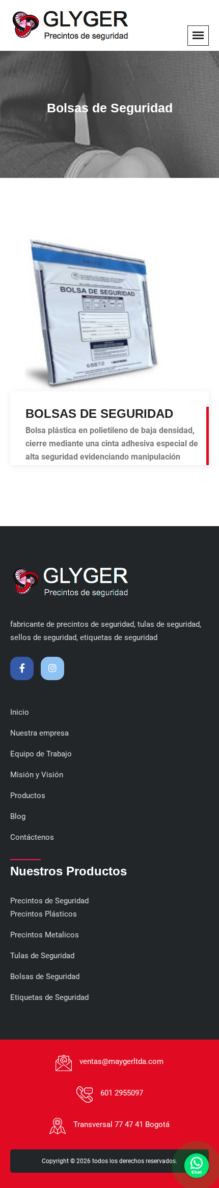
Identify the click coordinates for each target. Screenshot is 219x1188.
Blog (17, 816)
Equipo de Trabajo (41, 753)
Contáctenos (32, 837)
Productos (27, 795)
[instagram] (52, 668)
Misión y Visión (36, 774)
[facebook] (22, 668)
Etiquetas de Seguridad (49, 997)
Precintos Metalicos (44, 934)
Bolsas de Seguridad (44, 976)
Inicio (19, 712)
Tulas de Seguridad (42, 955)
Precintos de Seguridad (49, 900)
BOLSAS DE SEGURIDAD (99, 413)
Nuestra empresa (39, 733)
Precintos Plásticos (43, 914)
